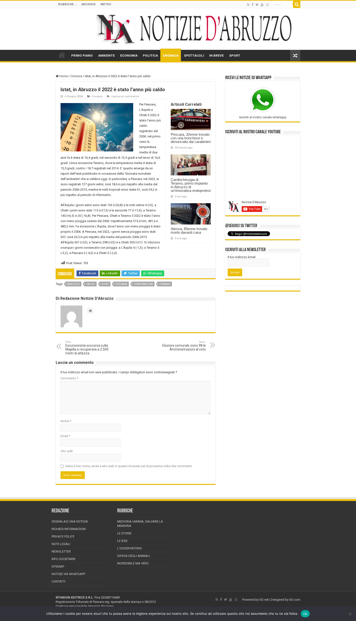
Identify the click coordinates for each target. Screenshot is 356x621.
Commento (69, 378)
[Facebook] (252, 4)
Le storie (124, 533)
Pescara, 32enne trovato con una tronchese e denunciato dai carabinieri (191, 138)
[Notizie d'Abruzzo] (178, 29)
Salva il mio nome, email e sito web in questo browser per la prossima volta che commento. (129, 466)
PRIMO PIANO (82, 55)
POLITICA (150, 55)
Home (63, 76)
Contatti (58, 581)
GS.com (294, 599)
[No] (350, 613)
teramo (164, 284)
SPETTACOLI (194, 55)
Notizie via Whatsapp (68, 574)
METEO (106, 4)
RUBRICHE (66, 4)
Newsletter (61, 551)
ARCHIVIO (88, 4)
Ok (305, 614)
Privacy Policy (63, 536)
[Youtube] (262, 4)
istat (105, 284)
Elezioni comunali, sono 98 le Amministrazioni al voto (184, 345)
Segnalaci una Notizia (70, 521)
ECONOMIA (129, 55)
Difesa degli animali (133, 556)
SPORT (234, 55)
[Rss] (248, 4)
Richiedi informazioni (69, 529)
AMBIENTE (106, 55)
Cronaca (76, 76)
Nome (66, 421)
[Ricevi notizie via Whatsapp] (268, 4)
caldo (90, 284)
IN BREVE (216, 55)
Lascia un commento (125, 96)
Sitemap (58, 566)
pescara (121, 284)
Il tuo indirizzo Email (241, 257)
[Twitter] (257, 4)
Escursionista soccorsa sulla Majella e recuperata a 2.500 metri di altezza (86, 347)
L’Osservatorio (129, 548)
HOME (62, 55)
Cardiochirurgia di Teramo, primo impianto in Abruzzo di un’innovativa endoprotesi (191, 185)
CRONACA (170, 55)
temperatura (143, 284)
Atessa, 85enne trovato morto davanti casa (189, 230)
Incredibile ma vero (133, 563)
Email (65, 436)
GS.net (264, 599)
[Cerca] (296, 4)
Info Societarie (64, 559)
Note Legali (61, 544)
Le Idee (122, 541)
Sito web (67, 451)
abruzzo (73, 284)
